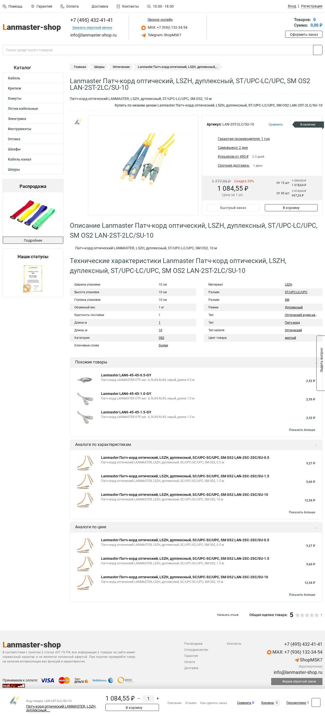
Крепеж (14, 88)
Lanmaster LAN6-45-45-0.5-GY (126, 375)
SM (287, 300)
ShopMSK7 (310, 659)
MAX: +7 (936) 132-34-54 (167, 27)
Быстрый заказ (233, 208)
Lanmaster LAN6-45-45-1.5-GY (126, 412)
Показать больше (302, 430)
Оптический (293, 330)
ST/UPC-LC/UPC (296, 292)
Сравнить (244, 703)
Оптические (121, 67)
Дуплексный (294, 307)
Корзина (267, 703)
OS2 (161, 338)
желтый (290, 338)
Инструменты (19, 129)
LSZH (288, 284)
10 (160, 330)
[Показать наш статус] (33, 278)
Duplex (163, 345)
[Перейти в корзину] (288, 23)
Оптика (14, 139)
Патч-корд (292, 322)
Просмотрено (296, 703)
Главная (80, 67)
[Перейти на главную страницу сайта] (31, 27)
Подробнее (33, 240)
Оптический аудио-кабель (303, 315)
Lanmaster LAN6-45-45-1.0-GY (126, 394)
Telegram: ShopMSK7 (164, 35)
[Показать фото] (77, 122)
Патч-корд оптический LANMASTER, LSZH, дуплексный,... (61, 708)
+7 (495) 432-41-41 (91, 20)
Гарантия (44, 6)
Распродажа (193, 643)
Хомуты (14, 98)
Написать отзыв (227, 615)
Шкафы (14, 149)
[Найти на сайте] (317, 50)
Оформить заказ (304, 34)
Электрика (17, 119)
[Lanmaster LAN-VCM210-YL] (32, 214)
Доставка (99, 6)
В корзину (291, 208)
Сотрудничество (196, 650)
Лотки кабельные (23, 109)
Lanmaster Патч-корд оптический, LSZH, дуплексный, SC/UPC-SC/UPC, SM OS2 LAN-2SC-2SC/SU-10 (184, 495)
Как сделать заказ (213, 703)
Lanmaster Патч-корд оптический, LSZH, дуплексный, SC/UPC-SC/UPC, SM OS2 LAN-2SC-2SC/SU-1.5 (185, 476)
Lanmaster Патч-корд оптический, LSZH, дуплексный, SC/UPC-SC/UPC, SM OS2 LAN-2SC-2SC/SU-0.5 (185, 458)
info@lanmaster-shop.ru (297, 672)
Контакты (130, 6)
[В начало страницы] (316, 702)
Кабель (14, 78)
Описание (174, 703)
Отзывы (191, 703)
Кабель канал (19, 159)
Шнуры (14, 169)
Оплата (72, 6)
